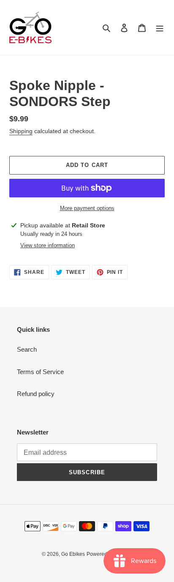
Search (27, 349)
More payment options (87, 208)
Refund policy (35, 393)
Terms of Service (40, 371)
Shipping (21, 131)
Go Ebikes (73, 554)
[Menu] (160, 28)
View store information (47, 245)
